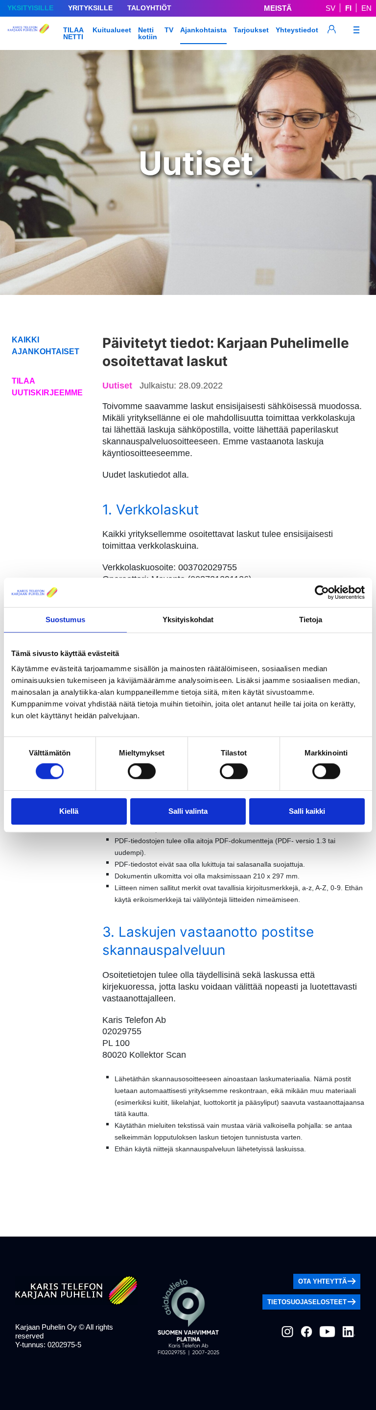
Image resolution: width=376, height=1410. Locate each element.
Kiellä (68, 811)
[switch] (142, 771)
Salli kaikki (307, 811)
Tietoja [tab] (311, 619)
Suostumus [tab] (65, 619)
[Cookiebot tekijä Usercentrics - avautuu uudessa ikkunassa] (322, 592)
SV (330, 8)
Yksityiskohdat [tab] (188, 619)
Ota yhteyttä (322, 1281)
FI (348, 8)
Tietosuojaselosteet (307, 1302)
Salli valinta (188, 811)
